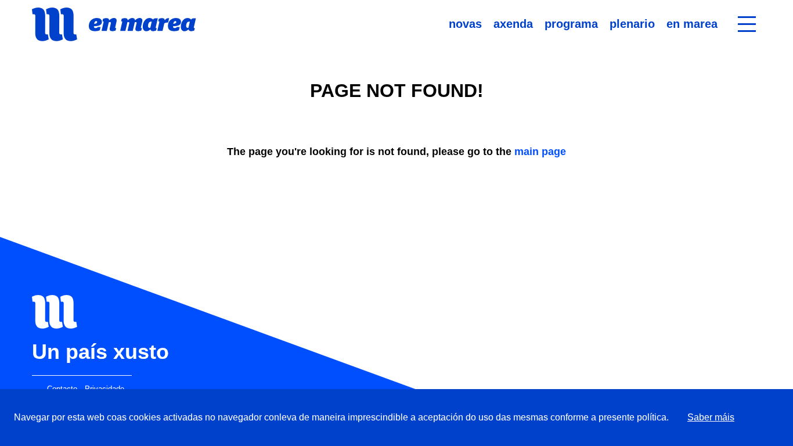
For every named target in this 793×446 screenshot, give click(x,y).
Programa (571, 23)
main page (540, 151)
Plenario (632, 23)
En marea (692, 23)
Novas (465, 23)
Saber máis (710, 417)
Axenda (513, 23)
